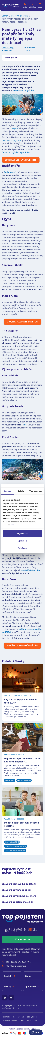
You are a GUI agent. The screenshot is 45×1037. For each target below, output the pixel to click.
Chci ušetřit (24, 939)
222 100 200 (11, 962)
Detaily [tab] (21, 491)
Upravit (21, 541)
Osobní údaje (18, 1017)
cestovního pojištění (23, 90)
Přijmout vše (22, 533)
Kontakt (8, 976)
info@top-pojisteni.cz (16, 966)
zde (12, 525)
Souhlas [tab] (7, 491)
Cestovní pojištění (19, 15)
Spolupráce (30, 986)
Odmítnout (22, 548)
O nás (28, 976)
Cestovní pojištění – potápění (16, 152)
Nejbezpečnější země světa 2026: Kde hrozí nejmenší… (22, 760)
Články (5, 15)
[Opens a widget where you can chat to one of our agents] (35, 1032)
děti (26, 424)
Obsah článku (10, 58)
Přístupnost (32, 1020)
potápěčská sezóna (30, 570)
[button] (22, 884)
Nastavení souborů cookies (13, 1020)
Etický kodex (32, 1017)
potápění (14, 128)
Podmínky (6, 1017)
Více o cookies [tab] (35, 491)
